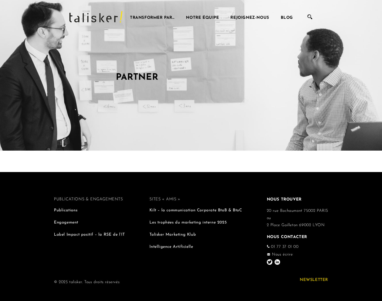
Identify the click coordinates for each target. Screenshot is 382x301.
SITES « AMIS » (164, 198)
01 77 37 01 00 (284, 246)
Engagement (66, 221)
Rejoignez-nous (249, 17)
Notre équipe (202, 17)
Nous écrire (281, 253)
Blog (287, 17)
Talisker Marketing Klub (172, 234)
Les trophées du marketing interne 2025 (188, 221)
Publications (65, 209)
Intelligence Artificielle (171, 246)
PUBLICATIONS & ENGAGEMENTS (88, 198)
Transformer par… (152, 17)
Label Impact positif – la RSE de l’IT (89, 234)
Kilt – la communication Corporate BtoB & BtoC (195, 209)
